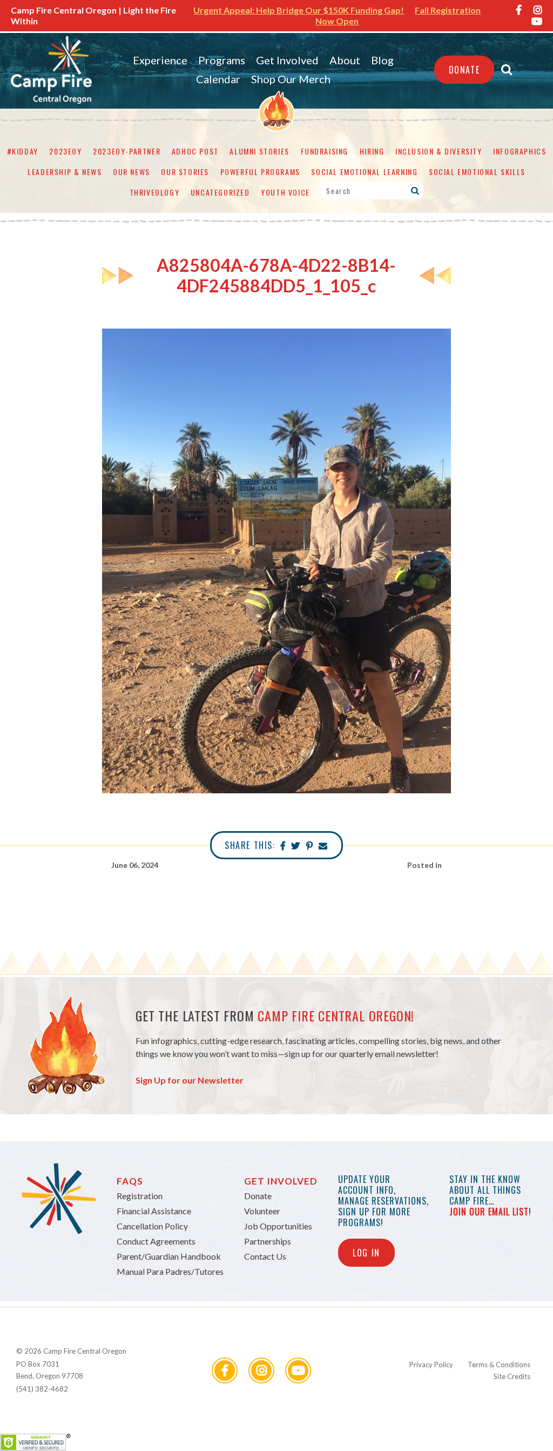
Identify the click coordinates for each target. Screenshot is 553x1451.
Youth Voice (285, 192)
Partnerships (267, 1241)
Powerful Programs (260, 171)
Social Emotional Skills (477, 171)
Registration (140, 1196)
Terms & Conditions (499, 1364)
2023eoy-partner (126, 151)
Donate (464, 69)
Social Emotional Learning (364, 171)
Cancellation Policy (152, 1226)
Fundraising (325, 151)
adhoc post (195, 151)
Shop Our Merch (291, 78)
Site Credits (512, 1376)
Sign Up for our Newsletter (190, 1080)
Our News (131, 171)
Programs (221, 60)
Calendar (218, 78)
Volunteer (262, 1211)
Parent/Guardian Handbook (169, 1256)
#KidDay (22, 151)
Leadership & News (65, 171)
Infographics (519, 151)
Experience (160, 60)
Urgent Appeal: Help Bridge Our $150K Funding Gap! (298, 10)
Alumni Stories (259, 151)
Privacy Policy (431, 1364)
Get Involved (287, 60)
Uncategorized (220, 192)
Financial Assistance (154, 1211)
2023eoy (65, 151)
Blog (382, 60)
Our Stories (185, 171)
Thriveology (155, 192)
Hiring (372, 151)
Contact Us (265, 1256)
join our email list (489, 1211)
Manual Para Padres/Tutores (170, 1271)
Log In (366, 1252)
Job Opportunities (278, 1226)
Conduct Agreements (156, 1241)
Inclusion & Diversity (438, 151)
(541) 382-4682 (42, 1389)
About (344, 60)
